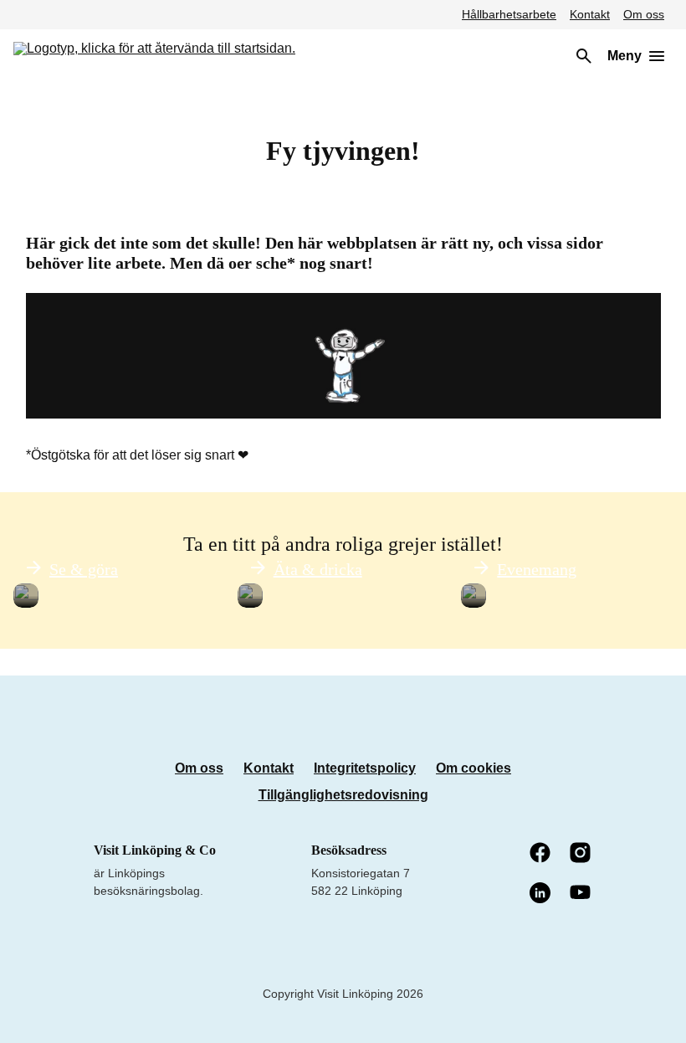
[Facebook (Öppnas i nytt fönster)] (541, 854)
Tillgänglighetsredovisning (343, 795)
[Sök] (583, 56)
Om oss (643, 14)
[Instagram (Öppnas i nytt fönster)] (581, 854)
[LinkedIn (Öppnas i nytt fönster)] (541, 894)
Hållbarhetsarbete (509, 14)
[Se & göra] (25, 596)
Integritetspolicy (365, 768)
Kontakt (590, 14)
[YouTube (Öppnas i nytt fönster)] (581, 893)
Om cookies (473, 768)
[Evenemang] (473, 596)
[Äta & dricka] (250, 596)
